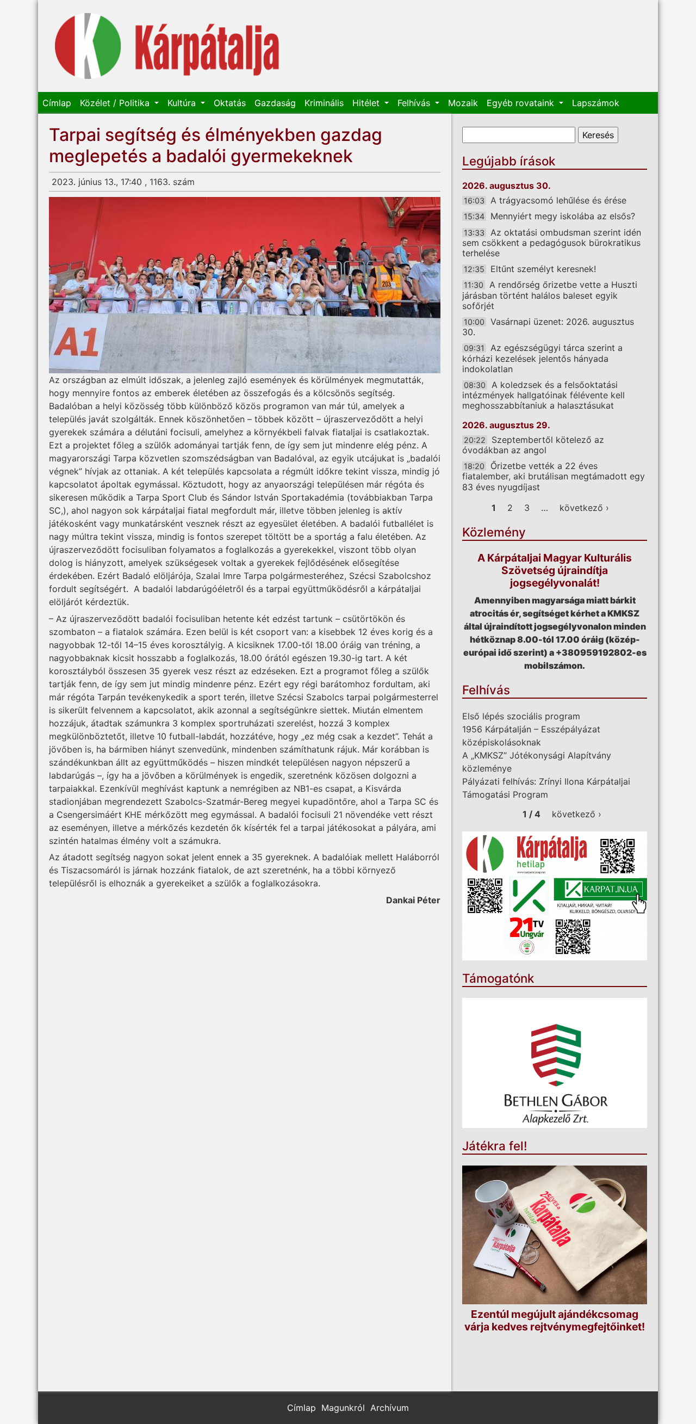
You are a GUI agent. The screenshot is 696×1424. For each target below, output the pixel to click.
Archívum (389, 1407)
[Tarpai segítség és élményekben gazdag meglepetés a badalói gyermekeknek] (244, 285)
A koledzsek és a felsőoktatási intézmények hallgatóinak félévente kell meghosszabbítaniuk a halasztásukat (543, 395)
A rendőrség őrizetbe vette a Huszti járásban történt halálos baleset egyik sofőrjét (549, 295)
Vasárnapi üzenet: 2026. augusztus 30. (548, 326)
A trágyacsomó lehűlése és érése (558, 200)
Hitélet (367, 102)
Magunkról (343, 1407)
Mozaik (463, 102)
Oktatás (230, 102)
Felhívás (415, 102)
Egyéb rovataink (522, 102)
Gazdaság (275, 102)
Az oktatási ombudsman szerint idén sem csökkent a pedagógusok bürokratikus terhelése (551, 242)
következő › (584, 507)
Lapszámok (595, 102)
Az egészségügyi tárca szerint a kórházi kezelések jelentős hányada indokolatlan (542, 358)
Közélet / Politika (116, 102)
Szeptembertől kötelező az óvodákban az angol (533, 444)
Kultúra (182, 102)
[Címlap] (167, 46)
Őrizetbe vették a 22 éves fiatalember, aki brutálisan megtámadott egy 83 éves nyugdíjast (553, 476)
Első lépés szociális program (521, 716)
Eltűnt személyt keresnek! (543, 268)
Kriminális (324, 102)
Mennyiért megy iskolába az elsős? (562, 216)
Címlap (56, 102)
